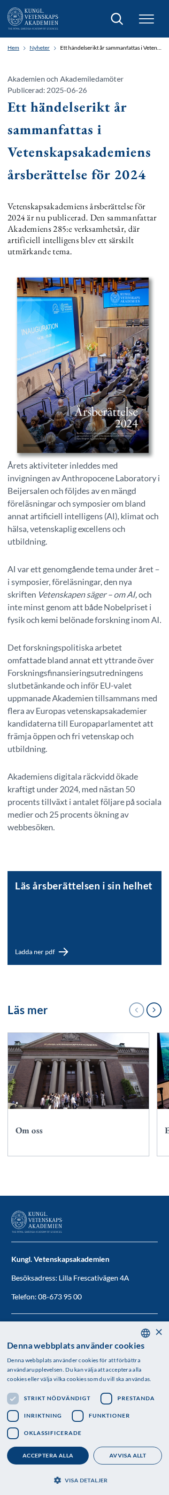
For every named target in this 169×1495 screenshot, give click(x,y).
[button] (84, 1479)
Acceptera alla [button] (48, 1455)
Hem (13, 48)
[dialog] (84, 1408)
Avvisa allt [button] (127, 1455)
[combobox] (145, 1333)
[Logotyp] (33, 19)
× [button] (158, 1332)
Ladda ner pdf (30, 875)
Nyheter (40, 48)
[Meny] (146, 19)
